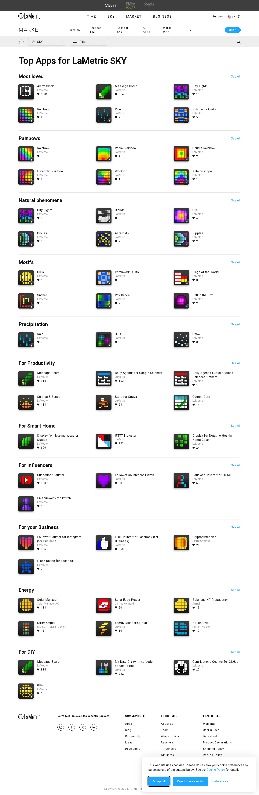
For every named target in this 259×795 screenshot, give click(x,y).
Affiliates (167, 755)
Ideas (129, 742)
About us (167, 723)
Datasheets (211, 736)
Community (133, 736)
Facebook (71, 727)
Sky (111, 16)
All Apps (146, 29)
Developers (132, 748)
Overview (74, 29)
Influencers (169, 748)
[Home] (39, 16)
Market (134, 16)
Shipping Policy (213, 748)
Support (217, 16)
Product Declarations (217, 742)
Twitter (82, 727)
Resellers (167, 742)
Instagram (60, 727)
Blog (128, 730)
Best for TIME (95, 29)
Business (162, 16)
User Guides (211, 730)
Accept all (159, 781)
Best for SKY (123, 29)
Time (91, 16)
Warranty (209, 723)
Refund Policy (212, 755)
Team (165, 730)
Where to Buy (170, 736)
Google (93, 727)
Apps (128, 723)
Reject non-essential (190, 781)
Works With (167, 29)
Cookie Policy (216, 770)
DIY (189, 29)
